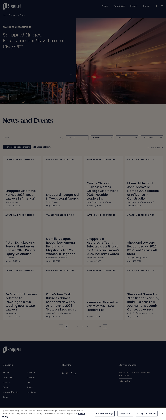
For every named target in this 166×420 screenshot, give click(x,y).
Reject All (125, 413)
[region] (83, 413)
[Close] (162, 413)
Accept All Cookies (146, 413)
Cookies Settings (104, 413)
